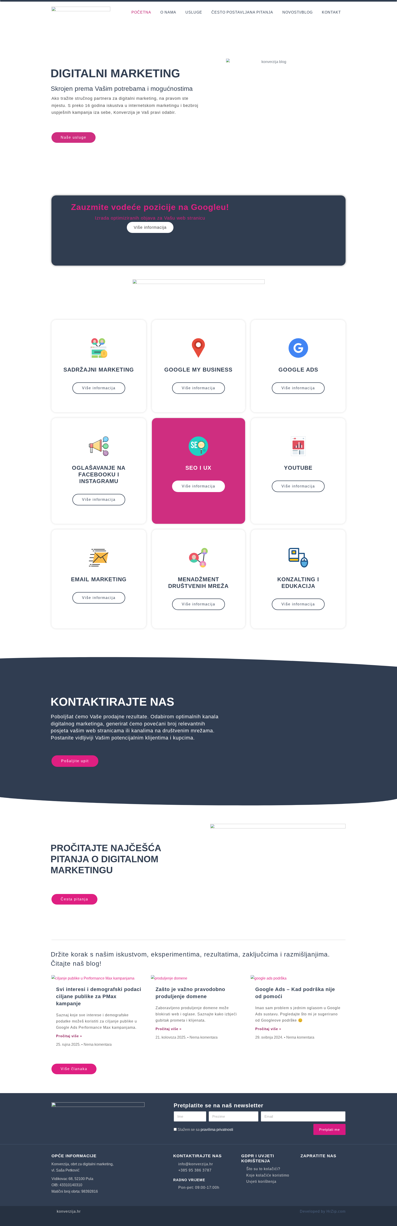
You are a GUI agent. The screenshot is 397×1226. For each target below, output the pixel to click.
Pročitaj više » (69, 1036)
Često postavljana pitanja (242, 12)
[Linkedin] (332, 1165)
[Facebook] (305, 1165)
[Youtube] (318, 1165)
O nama (168, 12)
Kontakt (331, 12)
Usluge (193, 12)
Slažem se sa (205, 1129)
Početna (141, 12)
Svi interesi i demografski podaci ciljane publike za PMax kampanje (98, 996)
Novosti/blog (297, 12)
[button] (60, 230)
